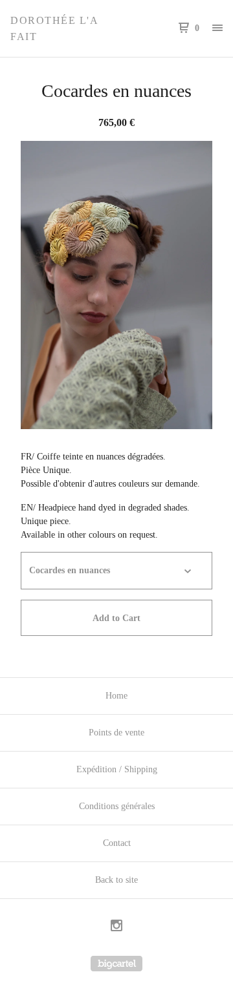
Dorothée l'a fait (54, 28)
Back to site (116, 880)
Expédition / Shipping (116, 769)
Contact (117, 843)
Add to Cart (116, 618)
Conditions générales (117, 806)
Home (116, 696)
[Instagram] (116, 927)
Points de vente (116, 732)
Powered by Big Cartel (116, 963)
